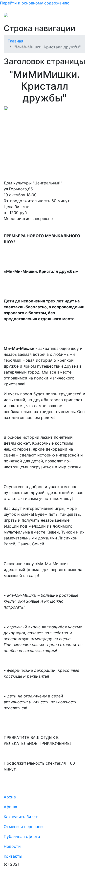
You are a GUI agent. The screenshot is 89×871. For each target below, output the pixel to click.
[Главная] (16, 17)
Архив (10, 796)
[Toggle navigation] (78, 17)
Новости (12, 846)
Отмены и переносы (23, 826)
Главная (15, 41)
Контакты (13, 856)
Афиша (10, 806)
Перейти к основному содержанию (34, 2)
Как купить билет (21, 816)
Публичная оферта (22, 836)
